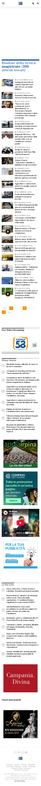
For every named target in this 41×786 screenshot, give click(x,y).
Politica (23, 764)
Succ (10, 312)
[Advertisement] (20, 30)
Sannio (25, 766)
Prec (5, 308)
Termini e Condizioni (21, 770)
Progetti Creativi (25, 775)
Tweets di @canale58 (11, 700)
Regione (18, 766)
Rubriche (32, 766)
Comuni (16, 764)
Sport (21, 768)
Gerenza (27, 768)
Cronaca (9, 764)
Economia (10, 766)
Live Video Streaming (13, 330)
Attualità (31, 764)
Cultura (14, 768)
